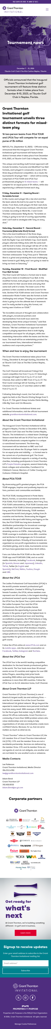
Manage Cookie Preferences (25, 1024)
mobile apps (10, 648)
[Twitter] (18, 997)
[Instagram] (25, 997)
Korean (16, 563)
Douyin (37, 569)
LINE (8, 572)
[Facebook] (32, 997)
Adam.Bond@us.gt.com (12, 787)
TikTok (5, 566)
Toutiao (29, 569)
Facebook (30, 560)
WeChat (15, 569)
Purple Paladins (14, 464)
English (21, 566)
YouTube (36, 651)
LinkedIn (38, 563)
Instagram (23, 651)
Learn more (25, 933)
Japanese (28, 563)
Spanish (9, 563)
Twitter (15, 651)
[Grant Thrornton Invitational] (12, 12)
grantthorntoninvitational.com (23, 414)
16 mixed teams (31, 181)
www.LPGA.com (32, 645)
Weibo (22, 569)
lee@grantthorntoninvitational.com (17, 773)
